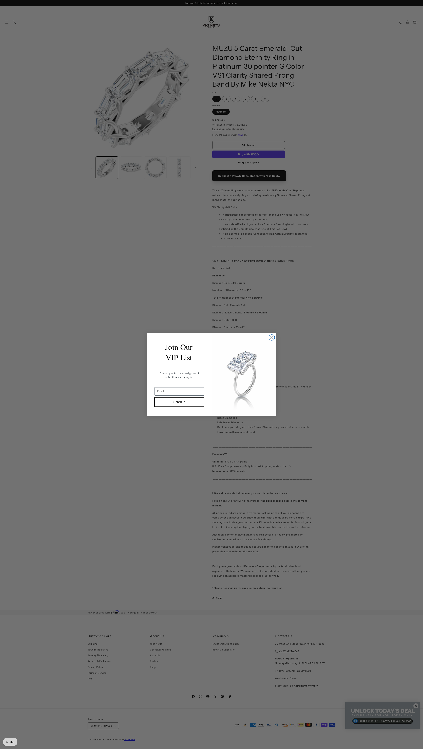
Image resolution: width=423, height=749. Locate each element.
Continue (179, 402)
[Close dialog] (272, 337)
